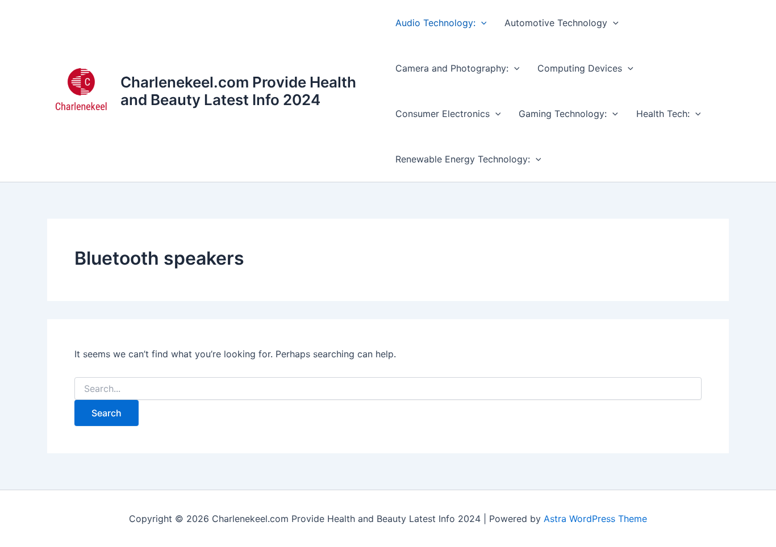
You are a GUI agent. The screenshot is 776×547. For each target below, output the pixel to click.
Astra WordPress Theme (595, 518)
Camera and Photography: (451, 68)
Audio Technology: (435, 22)
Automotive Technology (555, 22)
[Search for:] (388, 389)
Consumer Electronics (442, 113)
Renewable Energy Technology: (462, 159)
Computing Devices (579, 68)
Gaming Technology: (563, 113)
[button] (481, 22)
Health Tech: (663, 113)
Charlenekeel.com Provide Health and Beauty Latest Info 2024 (238, 90)
